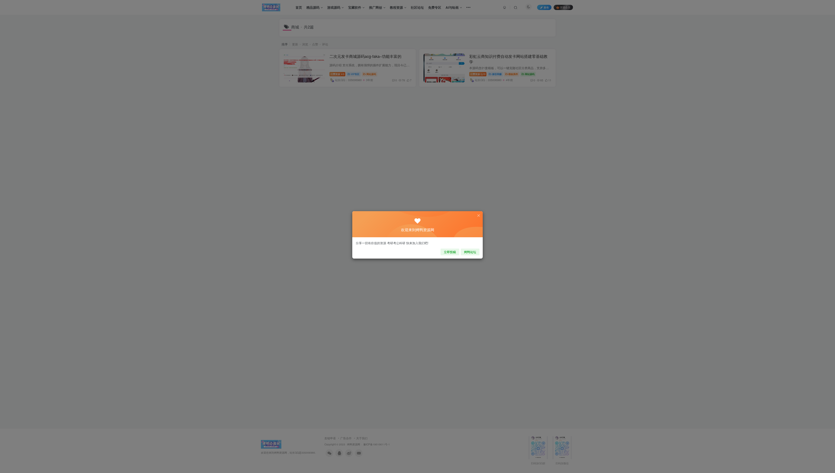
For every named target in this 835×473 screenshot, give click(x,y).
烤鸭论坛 (470, 252)
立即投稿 (450, 252)
